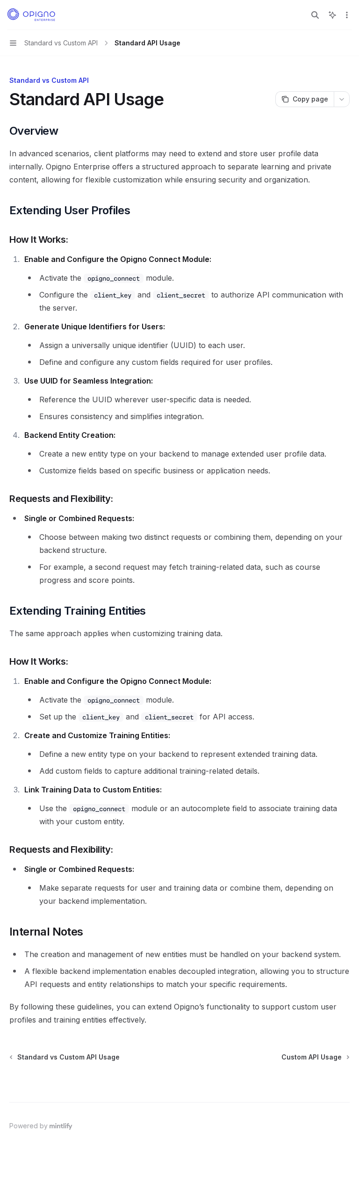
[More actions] (347, 15)
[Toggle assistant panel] (332, 15)
